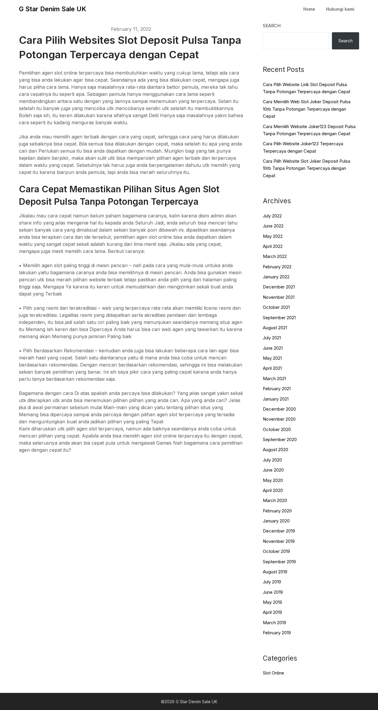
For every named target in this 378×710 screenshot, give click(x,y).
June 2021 (273, 348)
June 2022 (273, 226)
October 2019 (276, 551)
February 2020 (277, 511)
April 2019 (272, 612)
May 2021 (272, 358)
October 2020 (277, 429)
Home (309, 9)
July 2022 (272, 216)
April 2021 (272, 368)
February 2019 (277, 632)
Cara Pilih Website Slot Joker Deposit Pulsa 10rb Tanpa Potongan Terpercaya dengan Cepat (306, 168)
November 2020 (279, 419)
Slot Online (273, 673)
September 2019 (279, 561)
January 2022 (276, 277)
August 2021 (275, 327)
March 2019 (274, 622)
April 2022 (273, 246)
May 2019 (272, 602)
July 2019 (272, 582)
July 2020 (272, 460)
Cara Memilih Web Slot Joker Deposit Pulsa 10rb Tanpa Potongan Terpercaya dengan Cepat (307, 109)
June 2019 (273, 592)
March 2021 (274, 378)
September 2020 (280, 439)
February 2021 (277, 388)
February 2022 (277, 267)
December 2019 (279, 531)
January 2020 (276, 521)
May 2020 (273, 480)
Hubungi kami (340, 9)
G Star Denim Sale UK (52, 9)
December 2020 (279, 409)
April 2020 (273, 490)
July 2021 (272, 338)
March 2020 (275, 500)
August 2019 (275, 572)
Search (272, 25)
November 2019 (279, 541)
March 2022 (275, 256)
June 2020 (273, 470)
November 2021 (278, 297)
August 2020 (275, 449)
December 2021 (279, 287)
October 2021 (276, 307)
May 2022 (273, 236)
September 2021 (279, 317)
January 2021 (276, 399)
